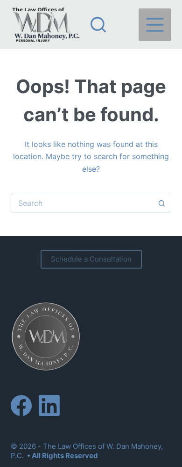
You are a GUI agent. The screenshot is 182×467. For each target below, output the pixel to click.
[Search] (98, 24)
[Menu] (155, 24)
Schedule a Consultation (91, 259)
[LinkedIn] (49, 405)
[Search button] (162, 203)
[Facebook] (21, 405)
